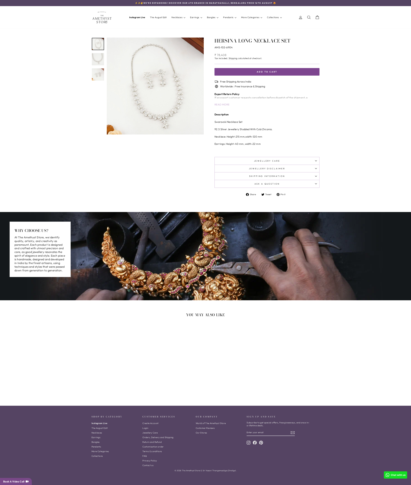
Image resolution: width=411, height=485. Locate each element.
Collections (273, 17)
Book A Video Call (14, 481)
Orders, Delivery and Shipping (158, 437)
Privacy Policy (149, 460)
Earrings (195, 17)
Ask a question (267, 183)
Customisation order (153, 446)
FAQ (144, 456)
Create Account (150, 423)
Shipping (233, 58)
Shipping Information (267, 176)
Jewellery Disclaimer (267, 168)
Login (145, 428)
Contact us (147, 465)
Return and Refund (152, 442)
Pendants (228, 17)
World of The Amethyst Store (211, 423)
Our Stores (201, 432)
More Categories (250, 17)
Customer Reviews (205, 428)
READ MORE (222, 104)
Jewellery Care (267, 161)
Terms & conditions (152, 451)
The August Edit (158, 17)
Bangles (211, 17)
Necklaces (177, 17)
